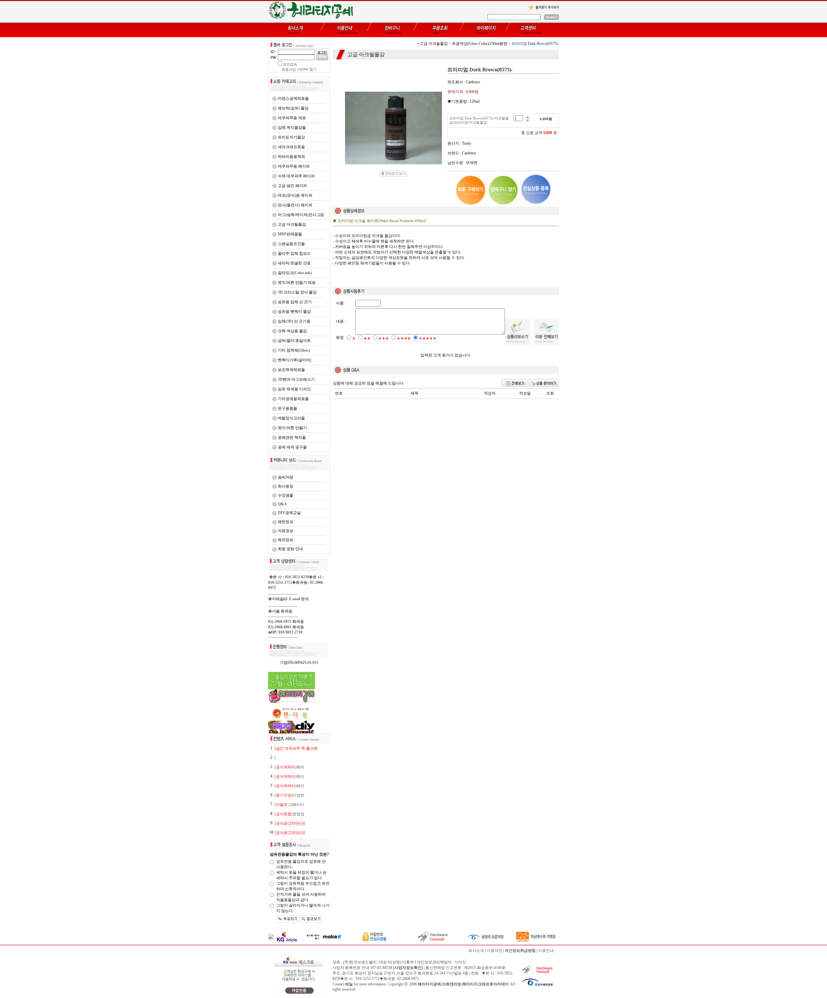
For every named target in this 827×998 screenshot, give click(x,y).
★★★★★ (427, 338)
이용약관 (494, 950)
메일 (349, 984)
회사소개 (476, 950)
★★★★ (404, 338)
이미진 (460, 962)
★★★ (383, 338)
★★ (367, 338)
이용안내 (546, 950)
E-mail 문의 (298, 599)
